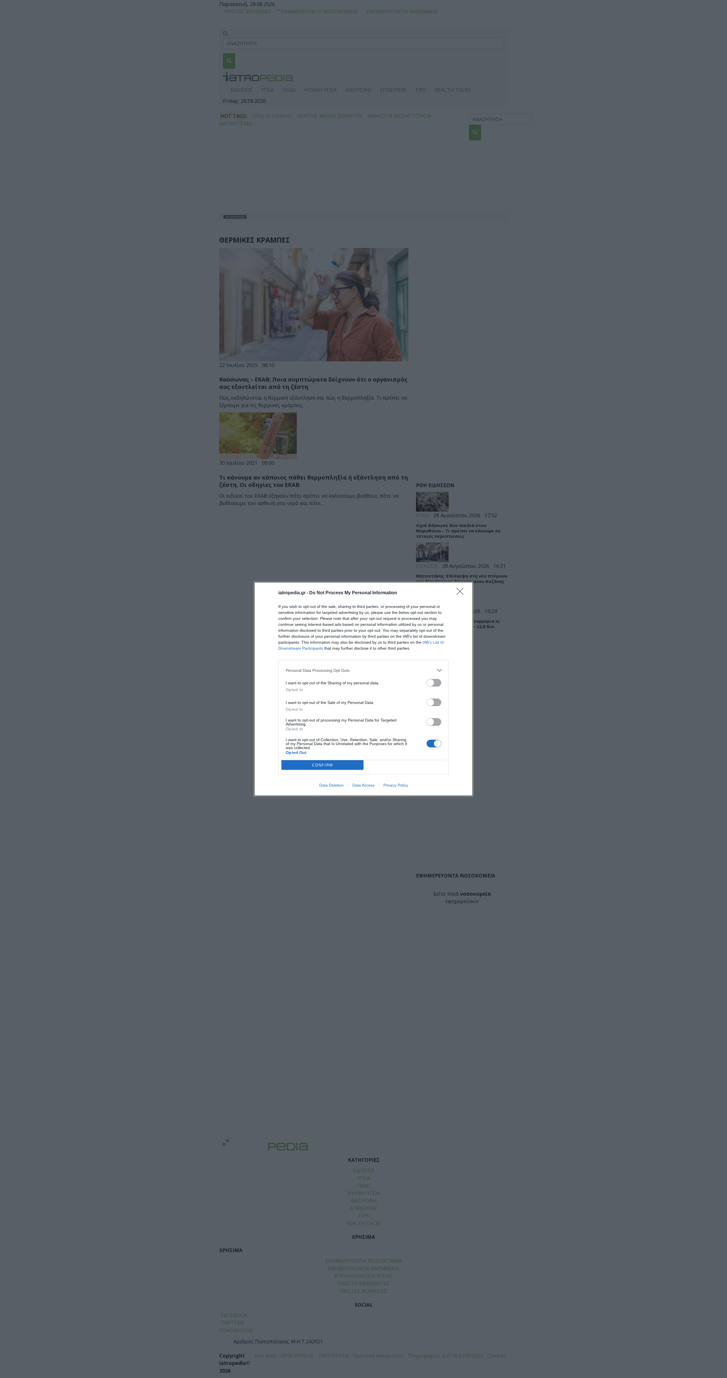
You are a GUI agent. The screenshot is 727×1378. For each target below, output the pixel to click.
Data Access (363, 785)
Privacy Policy (395, 785)
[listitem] (363, 670)
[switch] (434, 683)
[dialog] (363, 689)
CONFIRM (322, 765)
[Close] (461, 593)
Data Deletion (331, 785)
